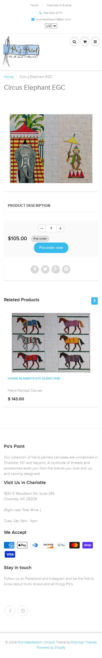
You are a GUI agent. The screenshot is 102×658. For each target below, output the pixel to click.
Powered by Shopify (51, 647)
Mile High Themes (84, 642)
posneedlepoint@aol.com (53, 19)
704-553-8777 (53, 13)
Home (34, 5)
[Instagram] (23, 611)
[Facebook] (10, 611)
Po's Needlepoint (30, 642)
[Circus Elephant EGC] (51, 148)
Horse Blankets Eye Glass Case (34, 378)
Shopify (49, 642)
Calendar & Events (59, 5)
